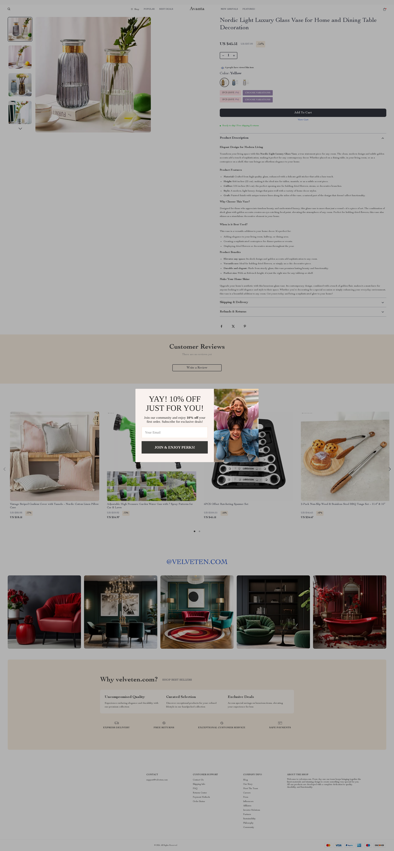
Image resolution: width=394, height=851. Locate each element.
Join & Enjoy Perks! (175, 447)
